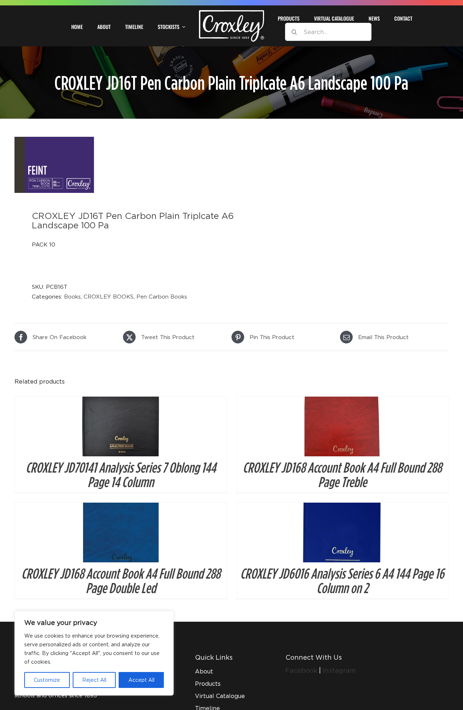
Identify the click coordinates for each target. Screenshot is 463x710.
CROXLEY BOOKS (108, 296)
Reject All (94, 679)
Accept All (141, 679)
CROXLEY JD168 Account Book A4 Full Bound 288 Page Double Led (120, 580)
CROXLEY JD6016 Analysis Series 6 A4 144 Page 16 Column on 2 (342, 580)
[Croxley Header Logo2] (231, 13)
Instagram (339, 670)
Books (72, 296)
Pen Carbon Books (161, 296)
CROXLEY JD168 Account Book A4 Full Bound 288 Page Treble (342, 474)
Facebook (302, 670)
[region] (94, 653)
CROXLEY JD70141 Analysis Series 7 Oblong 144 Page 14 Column (121, 474)
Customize (47, 679)
